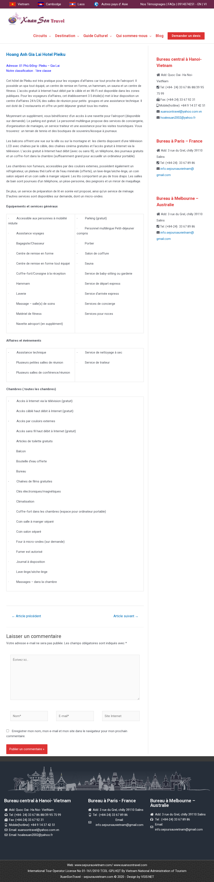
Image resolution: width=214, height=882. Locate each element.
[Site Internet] (121, 717)
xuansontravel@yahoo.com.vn (181, 111)
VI (205, 4)
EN (199, 4)
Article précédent (26, 616)
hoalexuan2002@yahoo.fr (178, 118)
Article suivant (125, 616)
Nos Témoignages (153, 4)
